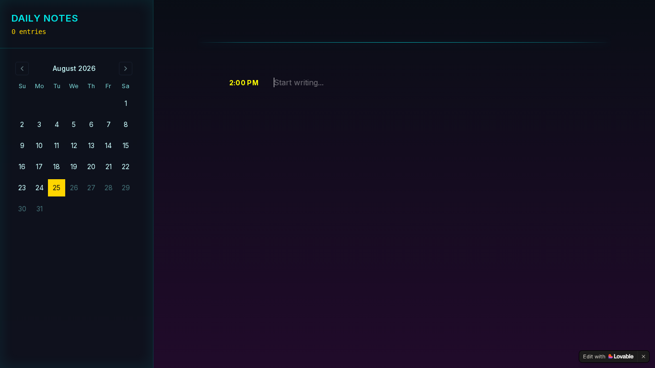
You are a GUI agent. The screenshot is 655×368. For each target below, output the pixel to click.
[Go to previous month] (22, 68)
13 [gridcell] (91, 145)
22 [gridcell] (125, 166)
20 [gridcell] (91, 166)
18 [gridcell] (56, 166)
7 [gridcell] (108, 124)
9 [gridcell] (22, 145)
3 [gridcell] (39, 124)
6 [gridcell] (91, 124)
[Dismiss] (643, 356)
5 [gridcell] (74, 124)
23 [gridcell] (22, 188)
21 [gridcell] (108, 166)
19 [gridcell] (73, 166)
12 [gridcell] (74, 145)
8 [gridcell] (126, 124)
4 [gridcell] (57, 124)
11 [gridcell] (56, 145)
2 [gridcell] (22, 124)
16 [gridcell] (22, 166)
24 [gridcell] (39, 188)
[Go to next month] (125, 68)
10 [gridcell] (39, 145)
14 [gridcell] (108, 145)
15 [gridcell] (126, 145)
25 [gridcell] (56, 188)
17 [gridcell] (39, 166)
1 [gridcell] (126, 103)
